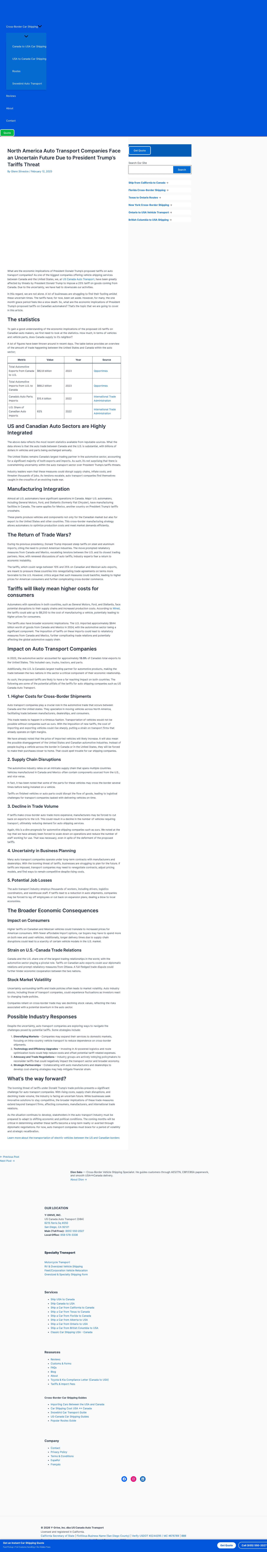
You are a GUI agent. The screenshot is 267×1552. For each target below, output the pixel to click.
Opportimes (101, 370)
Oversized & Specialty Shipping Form (66, 1274)
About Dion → (78, 1179)
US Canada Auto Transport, (79, 279)
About (54, 1375)
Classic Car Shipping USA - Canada (71, 1332)
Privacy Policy (59, 1451)
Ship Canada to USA (63, 1303)
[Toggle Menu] (26, 36)
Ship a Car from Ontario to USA (69, 1323)
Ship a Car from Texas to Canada (70, 1311)
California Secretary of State (57, 1535)
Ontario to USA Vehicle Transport (149, 212)
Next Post (7, 1160)
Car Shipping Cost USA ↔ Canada (71, 1408)
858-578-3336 (69, 1234)
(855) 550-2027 (74, 1231)
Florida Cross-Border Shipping (147, 190)
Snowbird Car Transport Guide (69, 1412)
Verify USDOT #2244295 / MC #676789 (155, 1535)
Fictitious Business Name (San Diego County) (103, 1535)
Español (55, 1460)
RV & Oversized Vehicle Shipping (63, 1266)
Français (55, 1464)
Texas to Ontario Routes (143, 197)
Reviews (55, 1359)
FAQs (54, 1367)
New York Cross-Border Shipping (149, 204)
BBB (183, 1535)
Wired (116, 608)
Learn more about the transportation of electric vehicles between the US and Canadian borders (63, 1137)
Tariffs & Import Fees (63, 1383)
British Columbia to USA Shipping (149, 219)
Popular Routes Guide (63, 1420)
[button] (40, 26)
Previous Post (9, 1156)
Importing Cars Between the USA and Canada (77, 1404)
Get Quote (226, 1545)
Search (182, 169)
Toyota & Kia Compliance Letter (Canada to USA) (80, 1379)
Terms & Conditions (62, 1456)
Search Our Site (138, 162)
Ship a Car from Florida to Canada (71, 1315)
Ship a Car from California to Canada (72, 1307)
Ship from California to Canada (147, 182)
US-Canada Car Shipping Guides (70, 1416)
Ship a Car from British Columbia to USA (74, 1327)
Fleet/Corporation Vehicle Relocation (66, 1270)
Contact (55, 1447)
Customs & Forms (61, 1363)
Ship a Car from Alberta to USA (69, 1319)
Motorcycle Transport (57, 1262)
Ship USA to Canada (63, 1299)
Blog (53, 1371)
